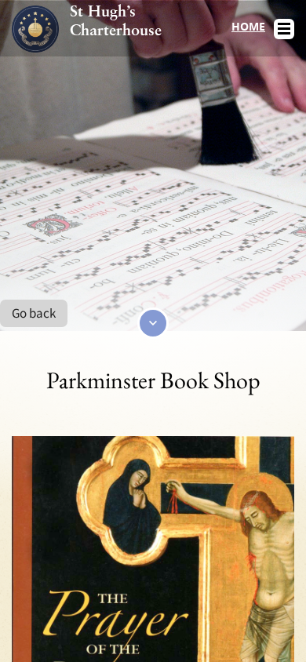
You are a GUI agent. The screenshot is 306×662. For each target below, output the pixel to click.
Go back (34, 313)
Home (248, 26)
